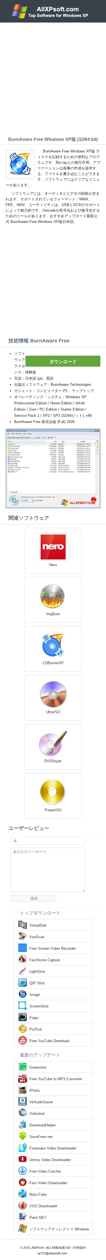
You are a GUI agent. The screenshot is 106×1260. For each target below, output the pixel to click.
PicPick (35, 1029)
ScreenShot (39, 1006)
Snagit (34, 995)
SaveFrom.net (41, 1137)
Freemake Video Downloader (52, 1148)
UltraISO (53, 712)
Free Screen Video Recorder (52, 948)
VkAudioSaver (41, 1102)
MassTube (38, 1194)
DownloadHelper (42, 1125)
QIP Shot (37, 983)
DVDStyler (53, 761)
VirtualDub (37, 925)
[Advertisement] (53, 78)
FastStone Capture (44, 960)
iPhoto (34, 1090)
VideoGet (37, 1113)
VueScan (36, 937)
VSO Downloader (43, 1206)
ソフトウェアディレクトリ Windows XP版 (59, 1229)
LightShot (37, 971)
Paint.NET (37, 1217)
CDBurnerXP (53, 663)
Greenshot (37, 1067)
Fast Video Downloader (48, 1183)
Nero (53, 565)
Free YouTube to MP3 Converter (55, 1079)
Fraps (34, 1018)
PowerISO (53, 810)
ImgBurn (53, 614)
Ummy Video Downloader (50, 1160)
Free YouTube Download (49, 1041)
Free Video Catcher (45, 1171)
